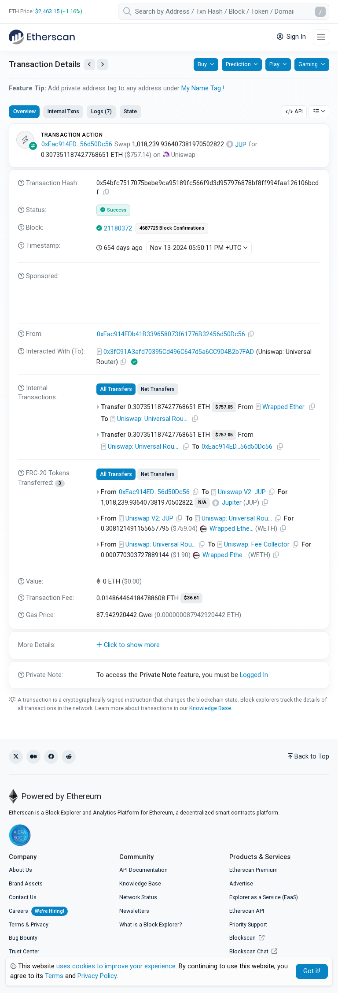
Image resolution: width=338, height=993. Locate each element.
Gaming (308, 64)
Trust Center (24, 951)
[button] (169, 645)
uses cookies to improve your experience (116, 966)
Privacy (39, 924)
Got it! (311, 971)
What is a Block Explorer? (150, 924)
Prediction (238, 64)
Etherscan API (246, 910)
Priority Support (248, 924)
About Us (20, 870)
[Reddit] (69, 757)
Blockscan (243, 937)
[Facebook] (51, 757)
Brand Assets (26, 883)
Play (274, 64)
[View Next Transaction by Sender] (102, 64)
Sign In (295, 37)
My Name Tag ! (202, 88)
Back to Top (311, 756)
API (298, 111)
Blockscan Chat (249, 951)
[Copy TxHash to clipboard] (106, 192)
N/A (202, 502)
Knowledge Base (210, 708)
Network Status (138, 897)
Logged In (254, 675)
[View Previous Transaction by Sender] (89, 64)
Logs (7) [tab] (101, 111)
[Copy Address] (251, 334)
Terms (16, 924)
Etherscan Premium (253, 870)
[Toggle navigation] (321, 37)
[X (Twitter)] (16, 757)
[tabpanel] (169, 406)
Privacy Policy (97, 976)
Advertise (241, 883)
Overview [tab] (24, 111)
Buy (202, 64)
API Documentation (143, 870)
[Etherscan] (42, 37)
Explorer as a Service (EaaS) (263, 897)
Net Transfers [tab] (158, 389)
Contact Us (23, 897)
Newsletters (134, 910)
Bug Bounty (23, 937)
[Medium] (33, 757)
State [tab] (130, 111)
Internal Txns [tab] (63, 111)
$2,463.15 (47, 11)
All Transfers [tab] (116, 389)
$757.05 (224, 407)
